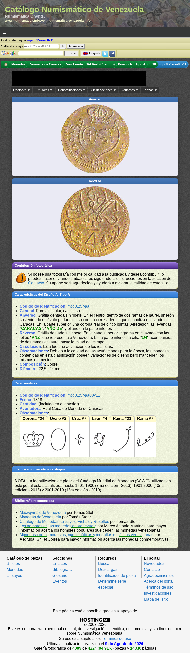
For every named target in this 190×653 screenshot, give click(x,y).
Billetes (13, 563)
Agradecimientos (159, 575)
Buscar (104, 563)
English (94, 53)
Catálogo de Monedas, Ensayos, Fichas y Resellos (64, 521)
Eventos (59, 581)
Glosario (59, 575)
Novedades (154, 563)
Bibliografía (62, 569)
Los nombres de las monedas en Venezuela (58, 526)
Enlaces (59, 563)
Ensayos (14, 575)
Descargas (107, 569)
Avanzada (76, 46)
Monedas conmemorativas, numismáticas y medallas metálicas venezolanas (86, 535)
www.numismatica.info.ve (25, 20)
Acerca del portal (159, 581)
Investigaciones (157, 593)
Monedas (15, 569)
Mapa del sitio (156, 599)
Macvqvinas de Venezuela (43, 512)
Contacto (36, 283)
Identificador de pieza (117, 575)
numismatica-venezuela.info (69, 20)
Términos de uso (158, 587)
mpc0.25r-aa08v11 (83, 395)
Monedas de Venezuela (40, 517)
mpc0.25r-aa (78, 306)
